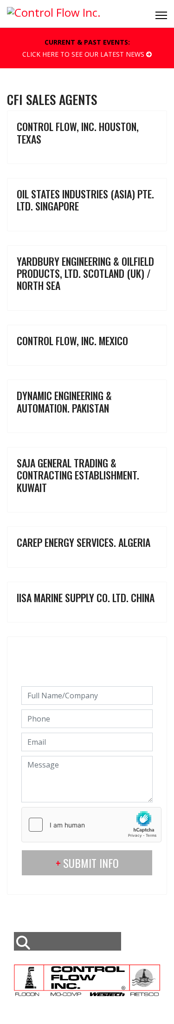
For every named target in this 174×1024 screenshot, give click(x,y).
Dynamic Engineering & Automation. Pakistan (64, 401)
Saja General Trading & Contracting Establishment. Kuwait (78, 475)
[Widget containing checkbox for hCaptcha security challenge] (91, 824)
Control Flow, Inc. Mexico (72, 340)
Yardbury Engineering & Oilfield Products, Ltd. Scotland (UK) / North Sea (85, 273)
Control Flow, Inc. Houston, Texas (78, 132)
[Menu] (161, 15)
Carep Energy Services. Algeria (83, 542)
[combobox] (67, 941)
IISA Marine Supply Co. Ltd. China (86, 597)
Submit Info (91, 862)
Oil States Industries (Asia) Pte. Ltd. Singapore (85, 199)
